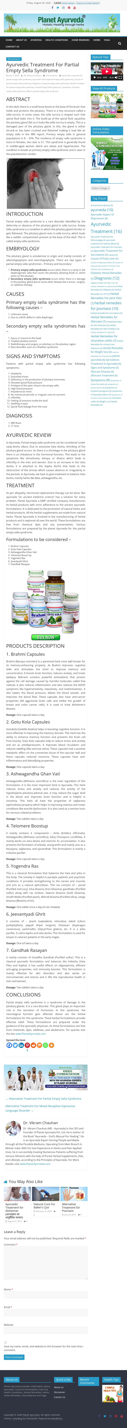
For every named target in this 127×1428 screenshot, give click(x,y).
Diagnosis (106, 278)
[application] (107, 71)
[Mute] (116, 77)
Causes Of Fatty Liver (104, 258)
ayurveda (102, 209)
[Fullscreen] (120, 77)
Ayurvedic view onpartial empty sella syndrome (53, 79)
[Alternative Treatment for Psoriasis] (74, 1188)
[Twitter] (15, 1045)
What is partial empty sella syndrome (42, 91)
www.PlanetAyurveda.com (30, 1033)
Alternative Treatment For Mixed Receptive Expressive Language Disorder (40, 1108)
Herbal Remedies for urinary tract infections (107, 344)
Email (8, 1307)
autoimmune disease (102, 205)
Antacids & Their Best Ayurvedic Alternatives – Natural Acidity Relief (80, 4)
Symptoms (100, 380)
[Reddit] (33, 1045)
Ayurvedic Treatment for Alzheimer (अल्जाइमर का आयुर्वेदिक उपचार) (14, 1210)
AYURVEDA (36, 39)
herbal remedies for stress (102, 332)
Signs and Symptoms (105, 367)
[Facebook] (9, 1045)
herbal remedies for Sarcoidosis (106, 313)
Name (8, 1289)
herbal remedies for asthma (103, 286)
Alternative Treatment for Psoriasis (71, 1207)
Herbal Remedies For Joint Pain (106, 298)
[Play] (94, 77)
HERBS (96, 39)
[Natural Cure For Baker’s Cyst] (45, 1188)
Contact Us (59, 1397)
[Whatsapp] (45, 1045)
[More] (51, 1045)
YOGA (107, 39)
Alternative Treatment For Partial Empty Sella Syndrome (43, 1098)
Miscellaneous (14, 59)
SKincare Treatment (104, 375)
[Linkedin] (21, 1045)
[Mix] (39, 1045)
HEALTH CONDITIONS (56, 39)
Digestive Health (98, 283)
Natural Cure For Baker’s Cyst (44, 1205)
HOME (9, 39)
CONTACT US (12, 46)
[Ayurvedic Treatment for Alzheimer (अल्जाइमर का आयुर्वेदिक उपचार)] (17, 1188)
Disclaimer (59, 1392)
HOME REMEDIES (81, 39)
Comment (11, 1244)
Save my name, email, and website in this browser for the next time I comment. (43, 1348)
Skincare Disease (102, 371)
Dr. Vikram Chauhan (33, 75)
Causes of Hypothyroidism (102, 262)
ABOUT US (21, 39)
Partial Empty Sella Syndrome (48, 87)
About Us (59, 1387)
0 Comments (51, 75)
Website (8, 1325)
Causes (113, 254)
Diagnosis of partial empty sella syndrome (51, 83)
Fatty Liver (112, 283)
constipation (107, 269)
